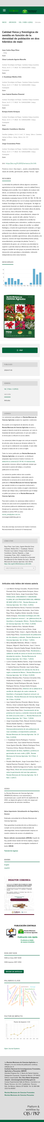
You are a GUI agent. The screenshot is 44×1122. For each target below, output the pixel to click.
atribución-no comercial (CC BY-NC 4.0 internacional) (18, 461)
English (6, 865)
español (7, 868)
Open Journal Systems (12, 1048)
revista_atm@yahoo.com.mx (11, 514)
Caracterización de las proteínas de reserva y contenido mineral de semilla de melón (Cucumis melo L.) (23, 712)
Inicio (4, 22)
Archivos (12, 22)
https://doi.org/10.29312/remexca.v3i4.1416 (21, 163)
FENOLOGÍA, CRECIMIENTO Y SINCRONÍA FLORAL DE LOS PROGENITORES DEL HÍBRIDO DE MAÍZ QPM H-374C (23, 599)
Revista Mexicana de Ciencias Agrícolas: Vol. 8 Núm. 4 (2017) (22, 756)
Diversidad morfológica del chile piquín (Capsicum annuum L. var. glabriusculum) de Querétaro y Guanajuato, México (23, 618)
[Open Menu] (4, 10)
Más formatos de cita (14, 568)
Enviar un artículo (14, 971)
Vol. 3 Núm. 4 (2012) (26, 22)
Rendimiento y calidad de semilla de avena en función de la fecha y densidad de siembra (24, 653)
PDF (21, 350)
